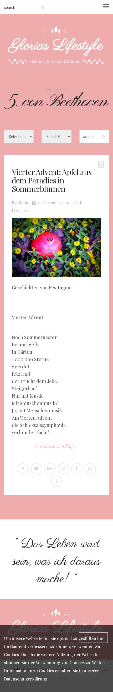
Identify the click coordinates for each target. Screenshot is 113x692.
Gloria (22, 202)
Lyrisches (20, 210)
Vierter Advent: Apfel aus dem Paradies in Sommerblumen (51, 180)
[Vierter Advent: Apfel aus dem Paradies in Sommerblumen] (56, 247)
